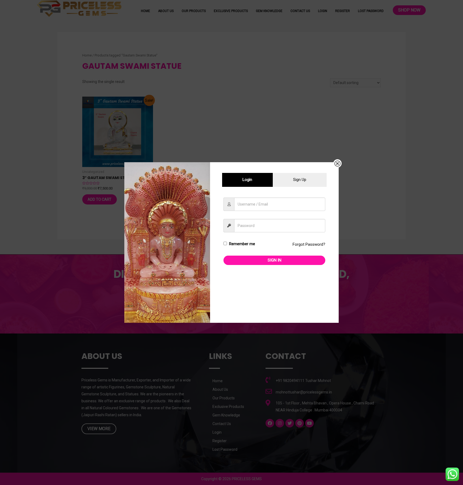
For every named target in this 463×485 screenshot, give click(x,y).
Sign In (274, 260)
